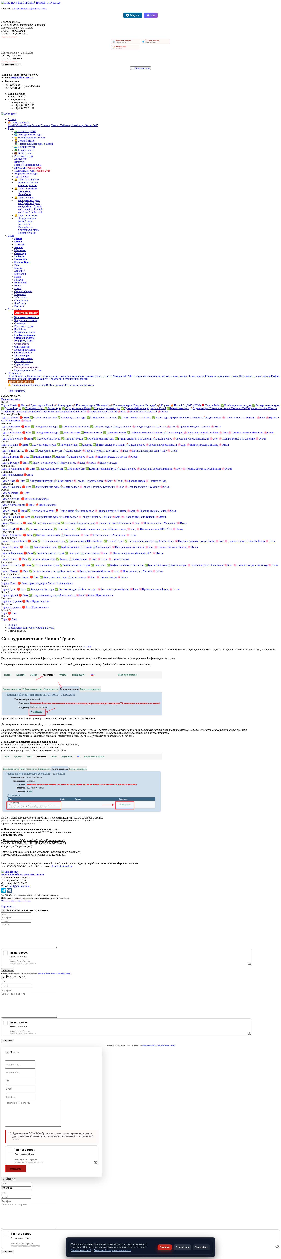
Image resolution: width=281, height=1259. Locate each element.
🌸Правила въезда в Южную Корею (244, 541)
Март (21, 221)
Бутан (17, 276)
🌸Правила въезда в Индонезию (237, 438)
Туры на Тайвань (11, 517)
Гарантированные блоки (28, 370)
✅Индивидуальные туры (105, 408)
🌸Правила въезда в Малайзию (245, 432)
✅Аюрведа (85, 444)
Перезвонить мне (10, 399)
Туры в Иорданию (11, 601)
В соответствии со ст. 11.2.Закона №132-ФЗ (109, 376)
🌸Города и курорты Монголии (113, 523)
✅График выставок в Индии (109, 444)
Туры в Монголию (12, 523)
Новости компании (25, 349)
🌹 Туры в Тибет (210, 405)
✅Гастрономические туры (139, 541)
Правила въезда (40, 498)
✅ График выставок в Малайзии (145, 432)
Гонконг (18, 279)
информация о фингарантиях (30, 8)
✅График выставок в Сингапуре (125, 565)
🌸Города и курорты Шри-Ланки (100, 450)
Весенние (23, 182)
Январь (22, 218)
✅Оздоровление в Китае (76, 408)
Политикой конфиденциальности (112, 1250)
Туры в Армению (11, 498)
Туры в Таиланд (10, 456)
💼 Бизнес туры (23, 153)
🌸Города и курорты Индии (161, 444)
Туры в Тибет (21, 176)
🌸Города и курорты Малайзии (201, 432)
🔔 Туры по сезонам (25, 188)
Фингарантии (22, 346)
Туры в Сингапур (11, 565)
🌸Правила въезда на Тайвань (138, 517)
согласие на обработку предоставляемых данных (54, 973)
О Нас (11, 376)
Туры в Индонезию (12, 438)
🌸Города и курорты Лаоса (88, 480)
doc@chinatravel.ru (62, 866)
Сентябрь (23, 229)
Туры (11, 128)
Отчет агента (21, 343)
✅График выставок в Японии (75, 547)
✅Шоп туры (67, 523)
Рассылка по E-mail (25, 332)
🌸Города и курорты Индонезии (191, 438)
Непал (17, 285)
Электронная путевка (26, 367)
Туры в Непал (9, 510)
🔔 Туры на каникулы (26, 179)
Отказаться (182, 1247)
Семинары (20, 323)
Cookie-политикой (81, 1250)
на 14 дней (37, 212)
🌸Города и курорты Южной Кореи (195, 541)
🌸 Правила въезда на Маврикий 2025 (130, 553)
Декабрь (31, 232)
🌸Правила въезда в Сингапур (250, 565)
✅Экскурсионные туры (266, 405)
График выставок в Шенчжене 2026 (66, 411)
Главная (12, 624)
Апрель (29, 221)
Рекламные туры (23, 156)
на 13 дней (24, 212)
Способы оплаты (23, 361)
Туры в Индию (10, 444)
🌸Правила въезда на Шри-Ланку (148, 450)
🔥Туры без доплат (18, 122)
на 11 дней (24, 209)
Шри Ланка (20, 282)
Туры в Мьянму (10, 571)
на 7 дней (23, 203)
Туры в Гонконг (10, 417)
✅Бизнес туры (52, 408)
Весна (27, 191)
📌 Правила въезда (46, 504)
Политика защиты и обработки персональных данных (58, 379)
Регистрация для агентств (79, 385)
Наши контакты (16, 390)
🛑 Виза (22, 405)
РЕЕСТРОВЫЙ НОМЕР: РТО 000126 (39, 2)
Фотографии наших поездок (254, 376)
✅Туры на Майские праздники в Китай (143, 408)
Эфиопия (19, 270)
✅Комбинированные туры (236, 405)
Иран (17, 265)
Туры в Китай (9, 405)
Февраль (31, 218)
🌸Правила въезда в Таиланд (111, 456)
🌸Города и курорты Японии (128, 547)
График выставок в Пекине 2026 (227, 408)
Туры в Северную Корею (15, 577)
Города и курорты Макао (41, 583)
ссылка (87, 646)
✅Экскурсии (72, 553)
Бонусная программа (25, 320)
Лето (21, 194)
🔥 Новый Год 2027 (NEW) (185, 405)
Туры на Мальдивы (12, 474)
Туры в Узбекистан (12, 535)
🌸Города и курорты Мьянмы (93, 571)
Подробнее (201, 1247)
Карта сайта (7, 906)
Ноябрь (22, 232)
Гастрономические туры (27, 164)
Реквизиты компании (217, 376)
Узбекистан (20, 297)
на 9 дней (23, 206)
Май (20, 224)
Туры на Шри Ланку (13, 450)
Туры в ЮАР (8, 529)
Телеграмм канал (23, 358)
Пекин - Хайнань (60, 125)
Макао (17, 288)
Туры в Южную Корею (14, 541)
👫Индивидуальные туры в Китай (33, 143)
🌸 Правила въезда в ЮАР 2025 (154, 529)
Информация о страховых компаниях (63, 376)
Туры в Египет (9, 559)
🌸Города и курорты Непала (110, 510)
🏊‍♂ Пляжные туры (24, 146)
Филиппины (21, 300)
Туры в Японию (10, 547)
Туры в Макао (9, 583)
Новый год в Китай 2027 (84, 125)
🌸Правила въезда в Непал (151, 510)
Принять (165, 1247)
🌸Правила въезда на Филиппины (201, 468)
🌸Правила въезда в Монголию (158, 523)
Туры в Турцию (10, 462)
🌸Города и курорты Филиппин (155, 468)
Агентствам (14, 309)
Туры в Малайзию (11, 432)
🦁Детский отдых (24, 140)
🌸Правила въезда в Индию (202, 444)
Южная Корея (23, 125)
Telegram (135, 15)
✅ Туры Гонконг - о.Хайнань (135, 417)
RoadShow (20, 329)
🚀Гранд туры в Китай (40, 405)
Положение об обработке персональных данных (160, 376)
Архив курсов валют (9, 37)
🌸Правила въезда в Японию (170, 547)
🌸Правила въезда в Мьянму (136, 571)
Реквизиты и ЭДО (24, 340)
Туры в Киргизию (11, 607)
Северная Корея (23, 291)
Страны (12, 119)
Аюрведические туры (26, 173)
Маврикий (20, 294)
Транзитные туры (32, 170)
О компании (14, 373)
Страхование (21, 364)
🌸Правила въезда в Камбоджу (142, 486)
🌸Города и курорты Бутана (113, 589)
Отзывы (233, 376)
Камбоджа (20, 303)
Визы (11, 235)
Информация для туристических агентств (31, 627)
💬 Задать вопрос (140, 68)
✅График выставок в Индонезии (133, 438)
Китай (11, 125)
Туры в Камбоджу (11, 486)
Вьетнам (45, 125)
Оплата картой (196, 376)
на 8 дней (34, 203)
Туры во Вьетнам (11, 426)
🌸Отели (163, 411)
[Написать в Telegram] (3, 891)
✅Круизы (62, 559)
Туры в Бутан (9, 589)
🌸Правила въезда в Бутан (154, 589)
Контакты (20, 376)
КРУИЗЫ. (27, 167)
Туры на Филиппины (13, 468)
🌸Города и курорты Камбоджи (97, 486)
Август (29, 227)
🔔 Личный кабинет (19, 385)
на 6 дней (34, 200)
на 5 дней (23, 200)
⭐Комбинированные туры (29, 137)
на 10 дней (35, 206)
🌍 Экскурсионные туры (28, 134)
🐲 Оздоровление (24, 150)
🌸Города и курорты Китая (102, 411)
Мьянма (18, 268)
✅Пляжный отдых (33, 408)
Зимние (33, 185)
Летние (34, 182)
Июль (21, 227)
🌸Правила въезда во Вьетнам (193, 426)
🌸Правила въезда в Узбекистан (108, 535)
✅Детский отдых (11, 408)
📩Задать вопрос (199, 408)
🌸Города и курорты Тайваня (94, 517)
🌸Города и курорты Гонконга (239, 417)
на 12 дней (36, 209)
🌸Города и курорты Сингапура (205, 565)
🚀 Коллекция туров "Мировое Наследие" (132, 405)
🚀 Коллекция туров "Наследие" (90, 405)
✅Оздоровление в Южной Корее (84, 541)
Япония (35, 125)
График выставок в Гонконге (186, 417)
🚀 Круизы (163, 405)
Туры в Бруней (10, 595)
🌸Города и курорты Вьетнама (149, 426)
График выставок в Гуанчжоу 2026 (26, 411)
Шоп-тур (19, 161)
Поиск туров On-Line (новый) (47, 385)
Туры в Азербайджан (13, 504)
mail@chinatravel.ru (22, 77)
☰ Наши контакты (11, 64)
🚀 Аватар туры (63, 405)
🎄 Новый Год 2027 (25, 131)
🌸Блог (122, 411)
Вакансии (21, 379)
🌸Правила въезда (107, 462)
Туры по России (10, 492)
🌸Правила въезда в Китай (142, 411)
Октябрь (34, 229)
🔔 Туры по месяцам (25, 215)
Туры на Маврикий (12, 553)
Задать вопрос (22, 355)
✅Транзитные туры (178, 408)
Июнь (27, 224)
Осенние (23, 185)
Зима (21, 191)
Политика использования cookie (16, 901)
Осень (27, 194)
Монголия (20, 273)
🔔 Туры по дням (24, 197)
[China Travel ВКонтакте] (9, 891)
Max (153, 15)
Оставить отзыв (23, 352)
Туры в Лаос (8, 480)
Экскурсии (20, 159)
